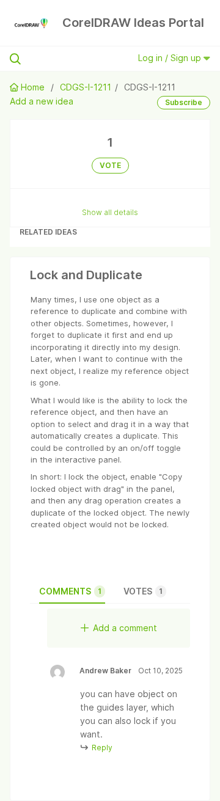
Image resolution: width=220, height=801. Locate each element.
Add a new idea (41, 101)
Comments (70, 591)
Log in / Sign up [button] (171, 58)
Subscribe (183, 102)
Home (32, 87)
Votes (143, 591)
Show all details (110, 212)
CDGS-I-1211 (85, 87)
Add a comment (125, 628)
